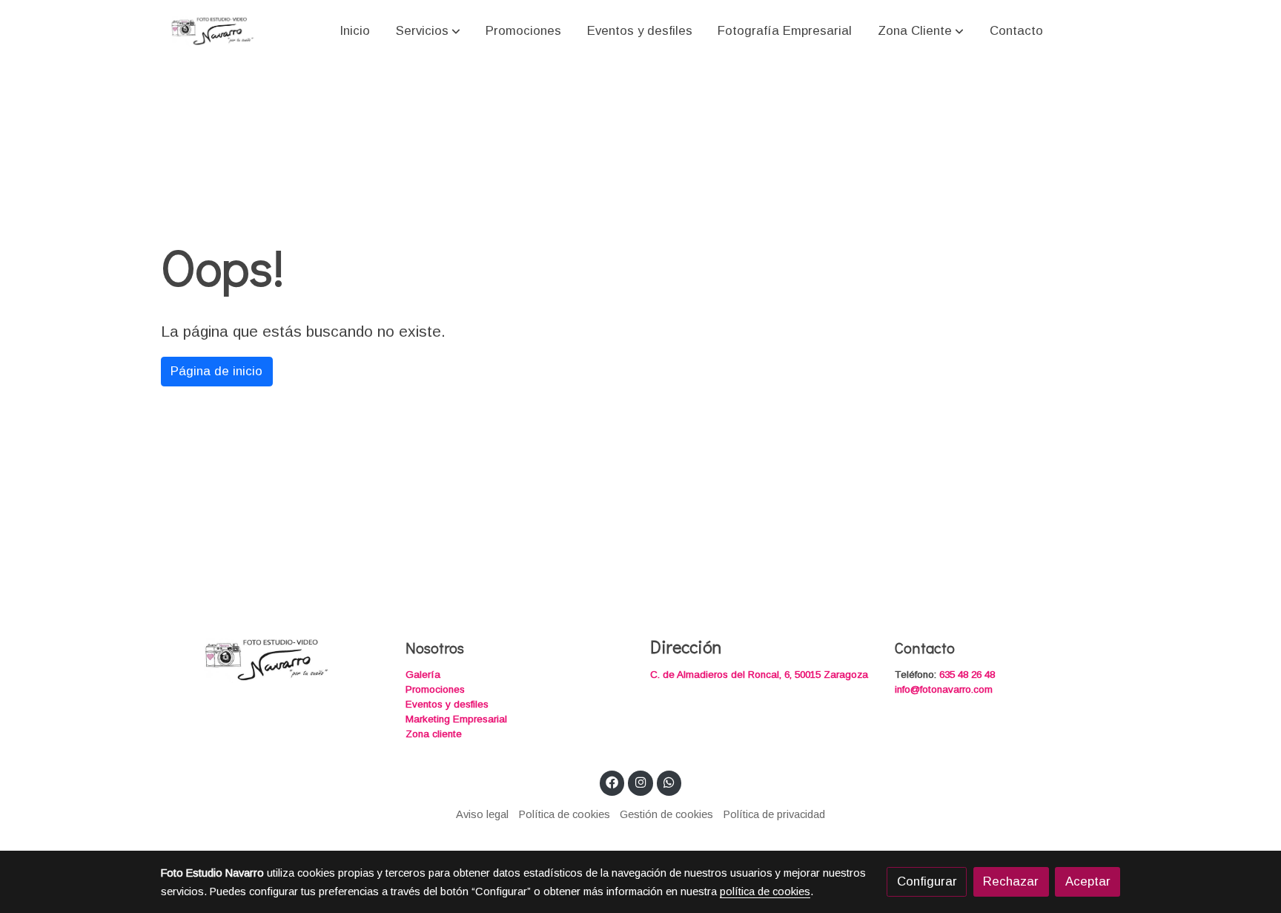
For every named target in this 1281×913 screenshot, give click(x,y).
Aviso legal (482, 814)
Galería (423, 674)
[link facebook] (612, 781)
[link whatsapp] (669, 781)
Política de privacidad (774, 814)
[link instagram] (640, 781)
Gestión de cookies (666, 814)
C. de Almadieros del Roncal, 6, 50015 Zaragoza (759, 674)
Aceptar (1087, 881)
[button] (428, 30)
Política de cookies (564, 814)
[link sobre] (273, 659)
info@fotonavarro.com (944, 689)
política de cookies (765, 891)
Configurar (927, 881)
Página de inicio (216, 371)
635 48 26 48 (967, 674)
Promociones (435, 689)
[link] (211, 31)
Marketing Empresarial (456, 719)
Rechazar (1011, 881)
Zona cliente (434, 733)
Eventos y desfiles (447, 704)
